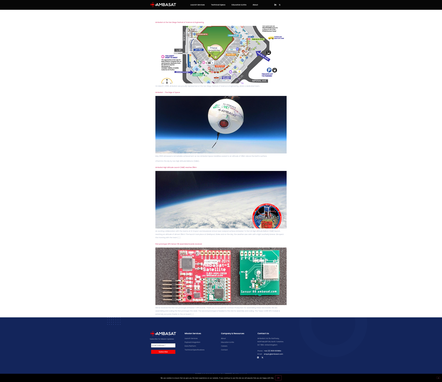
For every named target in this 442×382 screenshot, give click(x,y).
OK (278, 378)
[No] (438, 378)
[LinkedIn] (275, 5)
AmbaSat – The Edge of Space (167, 92)
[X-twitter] (262, 357)
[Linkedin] (258, 357)
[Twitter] (279, 5)
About (255, 5)
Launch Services (197, 5)
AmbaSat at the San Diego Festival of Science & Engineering (179, 22)
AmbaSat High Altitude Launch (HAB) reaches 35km (176, 167)
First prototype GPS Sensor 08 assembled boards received (178, 244)
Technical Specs (218, 5)
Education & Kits (239, 5)
